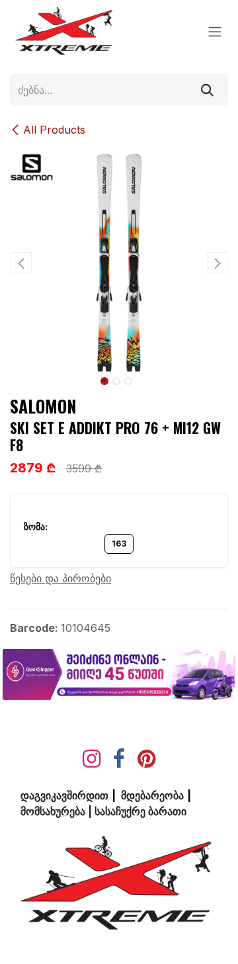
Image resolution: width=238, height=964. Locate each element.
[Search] (207, 90)
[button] (21, 262)
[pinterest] (146, 759)
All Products (54, 129)
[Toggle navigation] (215, 32)
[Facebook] (119, 759)
